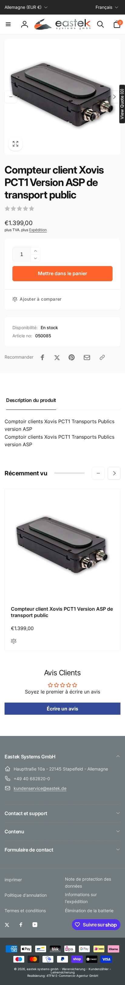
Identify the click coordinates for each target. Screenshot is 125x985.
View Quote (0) (121, 104)
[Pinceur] (72, 357)
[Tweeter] (57, 357)
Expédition (38, 230)
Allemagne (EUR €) (23, 7)
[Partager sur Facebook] (42, 357)
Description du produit (31, 400)
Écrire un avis (62, 709)
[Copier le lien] (102, 357)
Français (104, 7)
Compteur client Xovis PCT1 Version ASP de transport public (62, 612)
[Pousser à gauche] (11, 96)
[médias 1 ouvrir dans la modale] (62, 97)
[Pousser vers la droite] (114, 96)
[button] (8, 24)
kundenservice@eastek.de (40, 788)
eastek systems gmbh (43, 969)
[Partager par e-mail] (87, 357)
